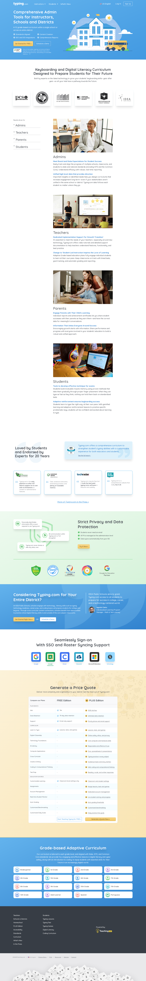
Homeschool (18, 923)
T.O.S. (50, 957)
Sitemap (66, 957)
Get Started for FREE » (23, 44)
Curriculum (17, 937)
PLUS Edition (18, 926)
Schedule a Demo (42, 44)
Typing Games (48, 926)
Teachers (16, 915)
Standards (17, 933)
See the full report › (84, 455)
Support (73, 957)
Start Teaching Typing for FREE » (69, 819)
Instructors (39, 4)
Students (52, 4)
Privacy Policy (42, 957)
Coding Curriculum (49, 933)
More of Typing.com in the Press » (73, 502)
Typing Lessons (48, 919)
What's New (65, 4)
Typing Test (47, 923)
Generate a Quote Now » (100, 819)
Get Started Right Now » (24, 619)
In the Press (17, 944)
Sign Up (128, 4)
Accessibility (17, 930)
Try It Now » (83, 546)
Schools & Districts (20, 919)
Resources (58, 957)
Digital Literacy (48, 930)
